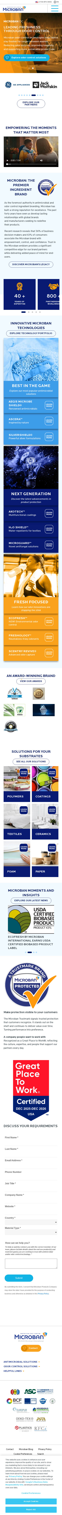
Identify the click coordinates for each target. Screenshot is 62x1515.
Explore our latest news (31, 901)
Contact (33, 1348)
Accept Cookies (31, 1501)
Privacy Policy (44, 1449)
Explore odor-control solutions (29, 58)
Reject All (31, 1510)
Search (40, 1454)
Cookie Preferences (30, 1493)
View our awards (31, 681)
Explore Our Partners (31, 103)
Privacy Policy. (15, 1476)
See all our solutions (31, 762)
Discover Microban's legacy (31, 264)
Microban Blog (26, 1449)
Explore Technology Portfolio (31, 333)
